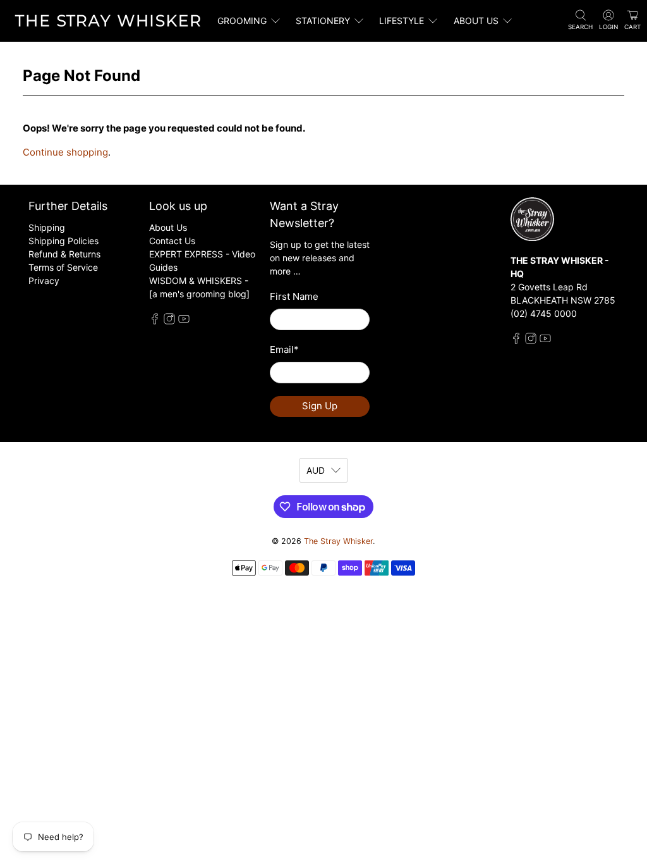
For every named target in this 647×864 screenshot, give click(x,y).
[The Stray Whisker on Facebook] (154, 321)
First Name (294, 296)
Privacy (43, 280)
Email (284, 349)
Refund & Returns (64, 254)
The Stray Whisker (338, 541)
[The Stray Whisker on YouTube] (184, 321)
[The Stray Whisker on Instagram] (169, 321)
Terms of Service (63, 267)
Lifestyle (401, 20)
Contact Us (172, 240)
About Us (168, 227)
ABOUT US (476, 20)
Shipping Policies (63, 240)
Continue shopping (65, 152)
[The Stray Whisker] (108, 21)
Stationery (323, 20)
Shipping (46, 227)
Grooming (242, 20)
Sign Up (319, 406)
